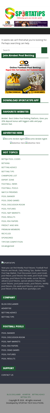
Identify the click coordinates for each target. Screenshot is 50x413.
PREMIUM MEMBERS (10, 229)
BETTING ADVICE (9, 167)
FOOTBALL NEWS (9, 184)
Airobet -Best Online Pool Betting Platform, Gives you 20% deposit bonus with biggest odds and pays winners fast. (24, 121)
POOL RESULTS (8, 217)
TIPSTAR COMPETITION (12, 242)
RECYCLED (6, 233)
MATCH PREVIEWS (9, 192)
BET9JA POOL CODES (10, 159)
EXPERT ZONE (7, 179)
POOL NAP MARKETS (10, 213)
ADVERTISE (6, 308)
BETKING (5, 163)
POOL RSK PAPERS (9, 221)
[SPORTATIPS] (8, 262)
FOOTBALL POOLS (9, 188)
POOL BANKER (8, 196)
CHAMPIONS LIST (9, 175)
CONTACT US (7, 375)
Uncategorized (7, 246)
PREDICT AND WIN (9, 225)
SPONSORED (7, 237)
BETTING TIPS (7, 171)
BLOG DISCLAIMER (9, 304)
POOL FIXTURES (8, 208)
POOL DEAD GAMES (10, 200)
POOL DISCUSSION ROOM (13, 204)
